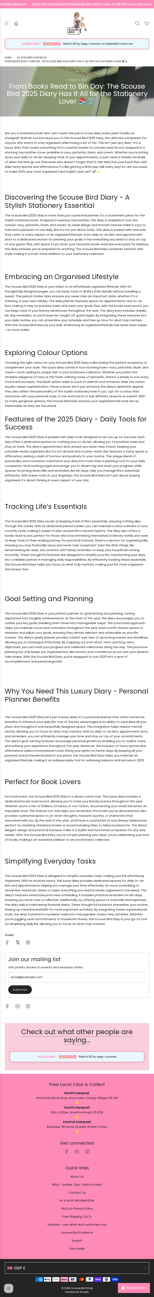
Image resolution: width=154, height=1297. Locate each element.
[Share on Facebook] (7, 943)
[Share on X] (17, 943)
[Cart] (147, 23)
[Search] (137, 23)
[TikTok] (28, 1006)
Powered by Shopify (77, 1292)
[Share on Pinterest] (28, 943)
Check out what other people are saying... (77, 1036)
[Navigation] (6, 23)
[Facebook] (7, 1006)
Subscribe (20, 989)
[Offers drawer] (16, 23)
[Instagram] (17, 1006)
